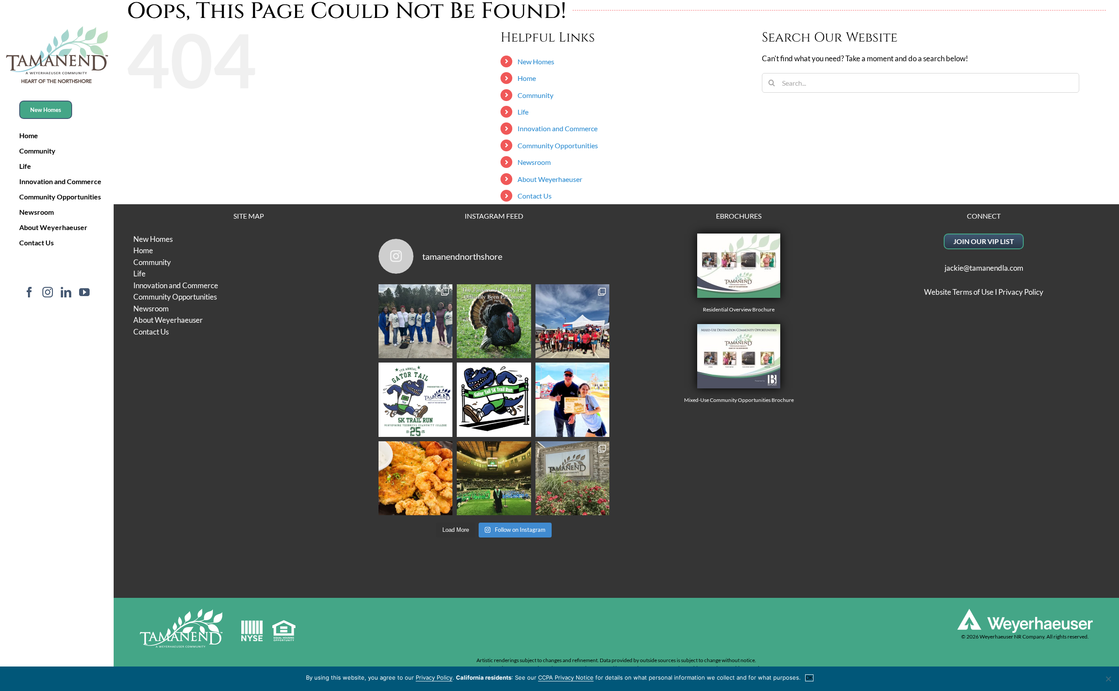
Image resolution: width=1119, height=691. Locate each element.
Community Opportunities (558, 145)
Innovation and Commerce (558, 128)
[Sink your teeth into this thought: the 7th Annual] (416, 400)
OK (809, 678)
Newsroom (534, 162)
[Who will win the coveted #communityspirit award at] (572, 321)
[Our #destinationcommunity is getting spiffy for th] (572, 478)
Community (535, 95)
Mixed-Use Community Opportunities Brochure (739, 400)
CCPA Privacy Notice (566, 677)
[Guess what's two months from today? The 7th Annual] (494, 400)
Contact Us (535, 196)
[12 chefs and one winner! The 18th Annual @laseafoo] (416, 478)
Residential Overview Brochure (739, 309)
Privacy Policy (1020, 292)
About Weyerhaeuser (550, 179)
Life (523, 112)
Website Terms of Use (959, 292)
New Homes (536, 61)
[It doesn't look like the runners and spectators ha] (416, 321)
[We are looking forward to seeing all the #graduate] (494, 478)
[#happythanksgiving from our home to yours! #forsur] (494, 321)
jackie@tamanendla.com (984, 267)
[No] (1108, 678)
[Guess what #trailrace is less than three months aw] (572, 400)
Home (527, 78)
